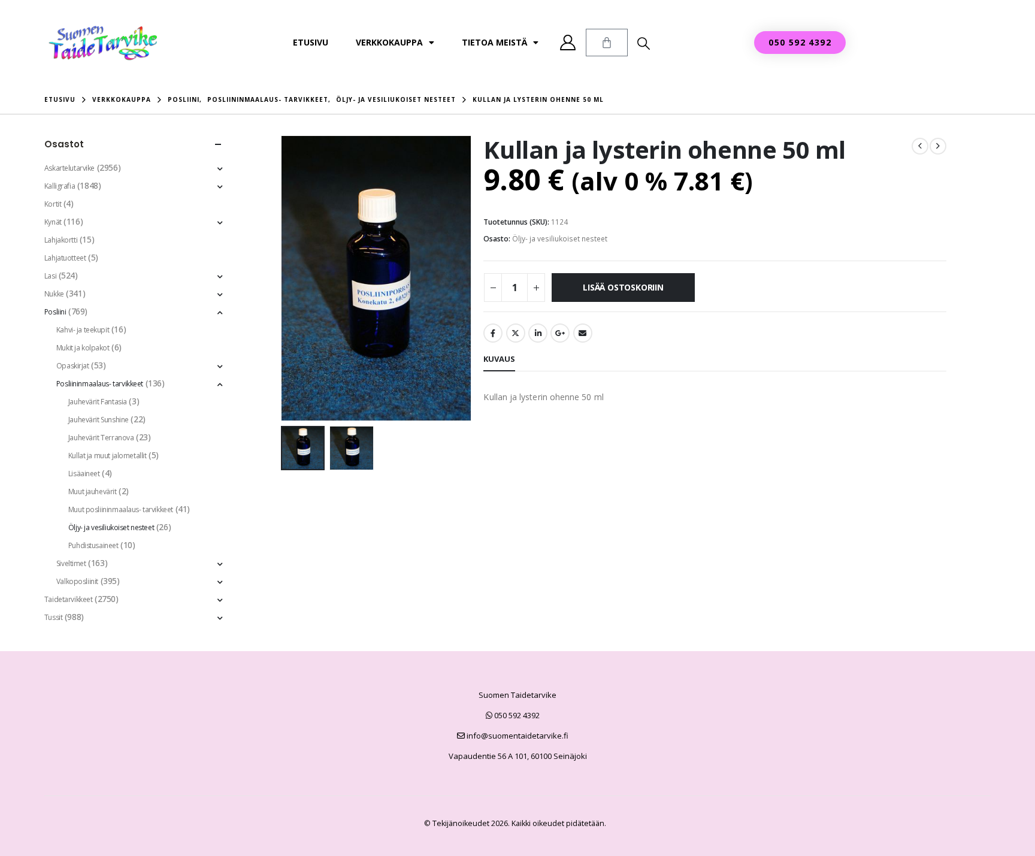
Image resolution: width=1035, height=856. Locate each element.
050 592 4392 (516, 715)
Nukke (54, 294)
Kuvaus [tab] (499, 358)
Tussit (53, 617)
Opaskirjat (72, 366)
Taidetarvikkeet (68, 599)
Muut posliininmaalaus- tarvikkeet (120, 509)
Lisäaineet (84, 473)
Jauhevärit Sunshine (98, 420)
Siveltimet (71, 563)
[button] (643, 43)
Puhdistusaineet (93, 545)
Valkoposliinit (77, 581)
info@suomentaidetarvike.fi (516, 735)
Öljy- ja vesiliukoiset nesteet (559, 239)
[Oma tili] (568, 42)
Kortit (52, 204)
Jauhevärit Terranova (101, 437)
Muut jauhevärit (92, 491)
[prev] (920, 146)
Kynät (53, 222)
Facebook (493, 333)
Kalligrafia (59, 186)
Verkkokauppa (389, 42)
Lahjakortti (60, 240)
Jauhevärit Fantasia (97, 402)
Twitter (515, 333)
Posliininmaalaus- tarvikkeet (99, 384)
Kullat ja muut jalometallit (107, 455)
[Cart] (607, 42)
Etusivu (310, 42)
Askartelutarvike (69, 168)
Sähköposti (582, 333)
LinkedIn (537, 333)
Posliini (55, 312)
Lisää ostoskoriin (623, 287)
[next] (938, 146)
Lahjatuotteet (65, 258)
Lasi (50, 276)
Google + (560, 333)
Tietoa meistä (494, 42)
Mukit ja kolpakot (83, 348)
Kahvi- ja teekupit (82, 330)
